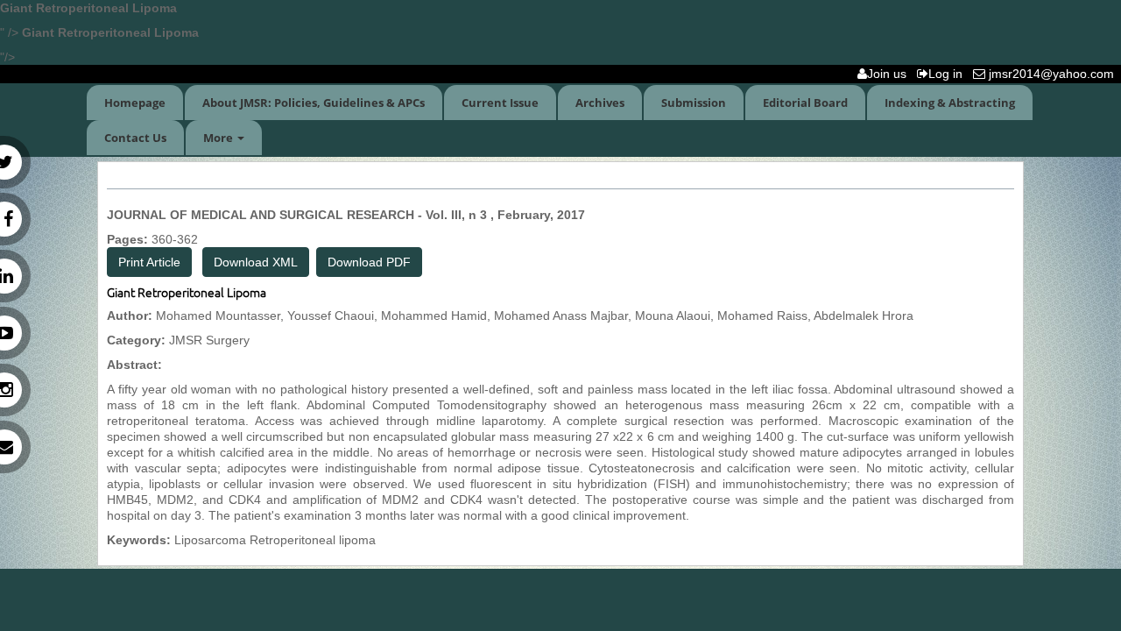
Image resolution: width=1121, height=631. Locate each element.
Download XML (256, 262)
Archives (599, 102)
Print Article (149, 262)
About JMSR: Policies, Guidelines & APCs (313, 102)
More (219, 137)
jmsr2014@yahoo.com (1053, 74)
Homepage (135, 102)
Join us (890, 74)
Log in (948, 74)
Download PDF (369, 262)
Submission (693, 102)
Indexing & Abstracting (950, 102)
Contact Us (135, 137)
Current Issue (500, 102)
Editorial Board (805, 102)
